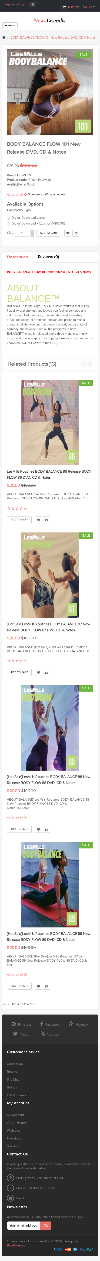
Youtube (53, 1034)
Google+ (82, 1025)
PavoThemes (16, 1245)
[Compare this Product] (46, 519)
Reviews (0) (48, 256)
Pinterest (24, 1025)
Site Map (13, 1080)
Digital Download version (29, 218)
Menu (11, 25)
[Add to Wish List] (38, 519)
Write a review (55, 194)
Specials (13, 1146)
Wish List (13, 1131)
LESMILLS (24, 175)
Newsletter (15, 1138)
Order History (17, 1123)
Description (17, 257)
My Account (15, 1115)
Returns (12, 1072)
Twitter (25, 1034)
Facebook (52, 1025)
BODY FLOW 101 (23, 1004)
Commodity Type (19, 210)
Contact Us (15, 1064)
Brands (12, 1087)
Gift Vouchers (17, 1095)
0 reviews (35, 194)
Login (22, 4)
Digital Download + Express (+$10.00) (38, 223)
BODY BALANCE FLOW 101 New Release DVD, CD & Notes (53, 38)
